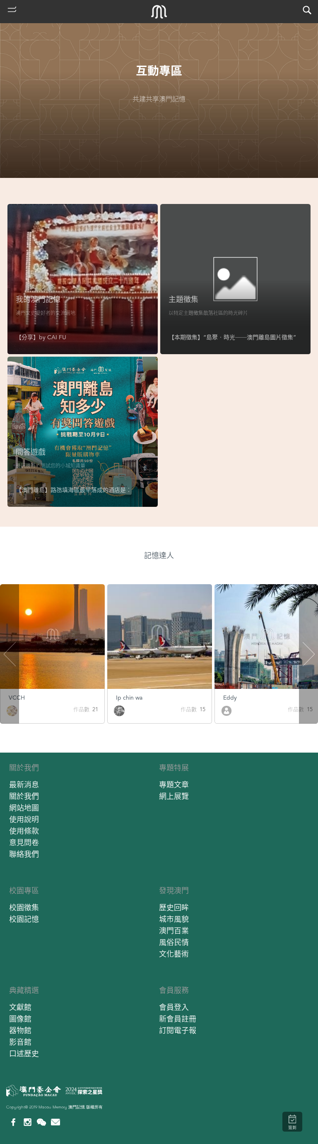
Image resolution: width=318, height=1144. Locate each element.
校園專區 (24, 890)
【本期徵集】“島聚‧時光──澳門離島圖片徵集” (232, 337)
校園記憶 (24, 919)
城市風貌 (174, 919)
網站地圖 (24, 807)
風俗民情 (174, 942)
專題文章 (174, 784)
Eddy (230, 697)
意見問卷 (24, 842)
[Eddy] (226, 710)
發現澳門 (174, 890)
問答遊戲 (31, 452)
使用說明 (24, 819)
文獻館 (20, 1007)
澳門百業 (174, 930)
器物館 (20, 1030)
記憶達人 (159, 555)
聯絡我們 (24, 854)
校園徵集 (24, 907)
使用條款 (24, 831)
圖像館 (20, 1018)
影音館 (20, 1042)
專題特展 (174, 767)
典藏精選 (24, 990)
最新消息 (24, 784)
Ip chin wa (129, 697)
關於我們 (24, 767)
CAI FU (56, 337)
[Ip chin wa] (119, 710)
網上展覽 (174, 796)
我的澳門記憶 (38, 299)
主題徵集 (183, 299)
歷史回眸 (174, 907)
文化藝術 (174, 954)
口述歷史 (24, 1053)
